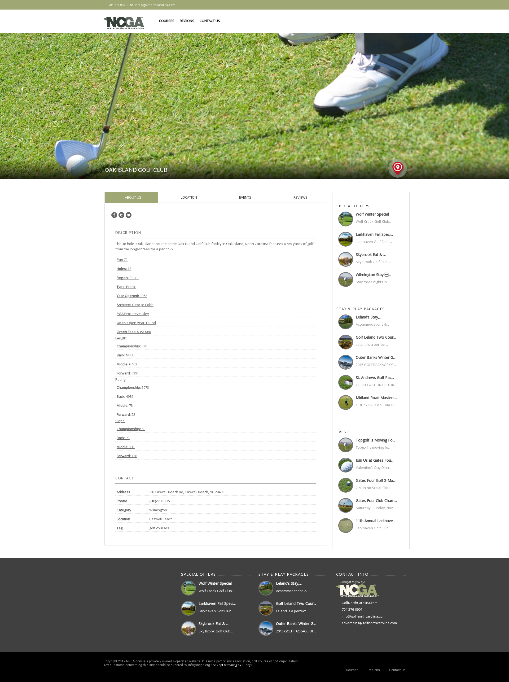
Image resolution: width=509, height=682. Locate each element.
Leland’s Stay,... (368, 317)
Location (188, 197)
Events (244, 197)
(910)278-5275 (159, 501)
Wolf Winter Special (372, 214)
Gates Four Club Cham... (376, 500)
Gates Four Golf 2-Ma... (376, 480)
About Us (132, 197)
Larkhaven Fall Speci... (374, 234)
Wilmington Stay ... (373, 274)
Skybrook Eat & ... (371, 254)
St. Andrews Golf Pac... (375, 377)
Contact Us (210, 20)
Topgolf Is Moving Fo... (375, 440)
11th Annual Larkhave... (375, 520)
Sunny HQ (249, 665)
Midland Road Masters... (376, 397)
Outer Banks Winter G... (376, 357)
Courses (166, 20)
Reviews (300, 197)
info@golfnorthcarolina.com (363, 616)
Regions (187, 20)
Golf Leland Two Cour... (376, 337)
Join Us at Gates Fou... (374, 460)
